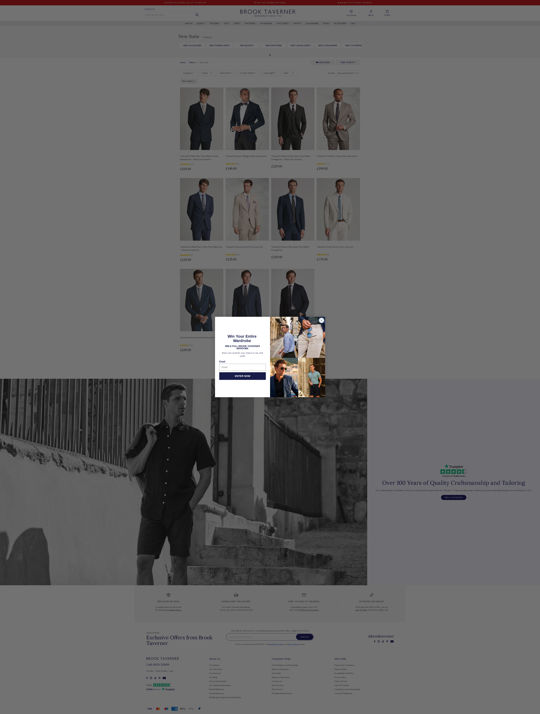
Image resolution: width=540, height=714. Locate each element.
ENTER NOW (242, 376)
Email (222, 361)
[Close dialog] (321, 320)
